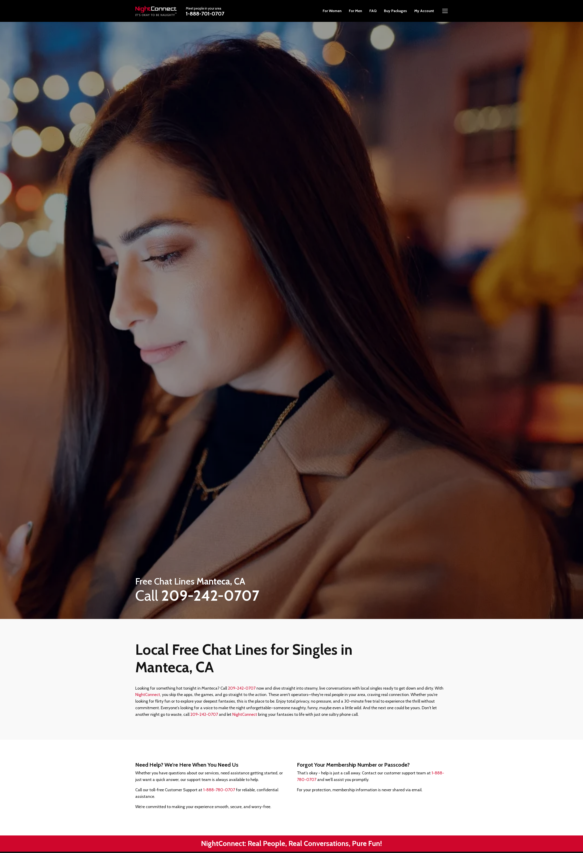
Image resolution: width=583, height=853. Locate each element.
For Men (355, 11)
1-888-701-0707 (205, 13)
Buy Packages (395, 11)
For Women (332, 11)
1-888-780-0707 (219, 789)
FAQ (373, 11)
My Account (424, 11)
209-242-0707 (242, 688)
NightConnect (147, 694)
